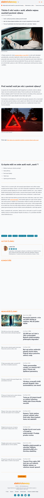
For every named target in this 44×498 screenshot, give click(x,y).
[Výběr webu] (18, 2)
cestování (15, 236)
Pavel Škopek (25, 331)
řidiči (36, 236)
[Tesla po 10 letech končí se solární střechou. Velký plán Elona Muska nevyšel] (11, 400)
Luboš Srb (3, 15)
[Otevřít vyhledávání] (39, 2)
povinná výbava (22, 236)
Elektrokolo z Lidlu (29, 5)
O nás (7, 491)
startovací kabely (14, 199)
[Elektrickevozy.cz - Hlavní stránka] (9, 2)
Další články (22, 476)
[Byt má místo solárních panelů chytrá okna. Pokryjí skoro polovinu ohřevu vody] (11, 352)
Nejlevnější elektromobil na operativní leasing (13, 5)
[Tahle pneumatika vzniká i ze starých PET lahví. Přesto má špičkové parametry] (11, 368)
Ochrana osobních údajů (33, 491)
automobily (4, 236)
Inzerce (11, 491)
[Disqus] (22, 277)
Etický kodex (23, 491)
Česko (9, 236)
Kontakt (17, 491)
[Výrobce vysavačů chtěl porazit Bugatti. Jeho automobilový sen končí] (11, 384)
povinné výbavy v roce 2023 (21, 55)
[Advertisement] (22, 74)
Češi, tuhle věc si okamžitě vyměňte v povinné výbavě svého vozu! (22, 140)
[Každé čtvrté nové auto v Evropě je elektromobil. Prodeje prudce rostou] (11, 432)
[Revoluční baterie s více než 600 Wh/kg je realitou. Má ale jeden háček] (11, 320)
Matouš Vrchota (25, 315)
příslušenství (30, 236)
